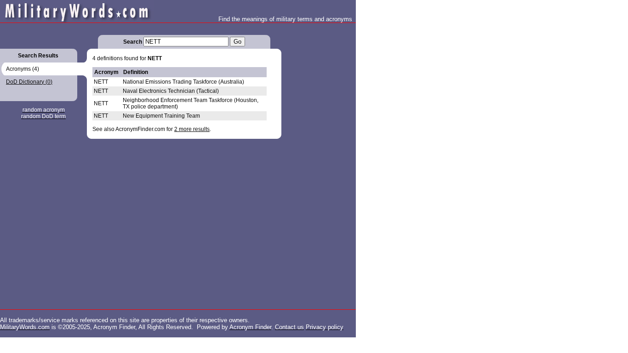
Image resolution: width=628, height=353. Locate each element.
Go (237, 41)
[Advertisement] (318, 161)
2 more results (192, 129)
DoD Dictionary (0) (29, 82)
